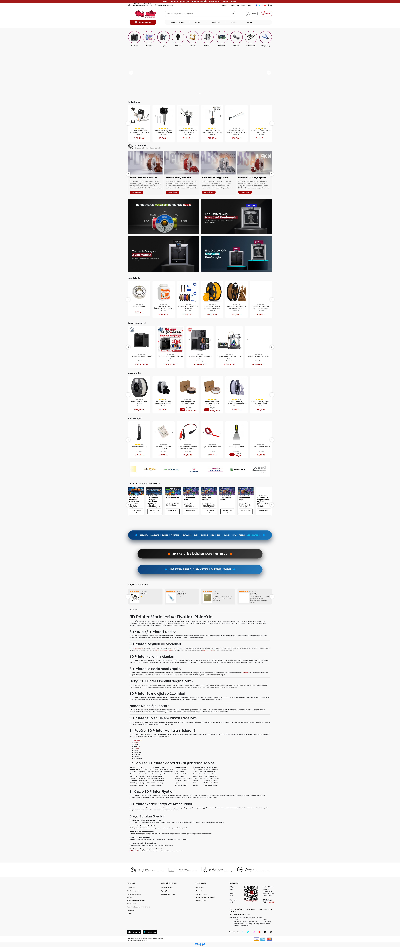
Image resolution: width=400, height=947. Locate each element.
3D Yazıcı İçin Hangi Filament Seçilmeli (226, 499)
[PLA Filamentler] (136, 491)
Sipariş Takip (235, 5)
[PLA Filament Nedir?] (154, 491)
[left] (128, 123)
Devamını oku (136, 510)
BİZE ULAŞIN (234, 883)
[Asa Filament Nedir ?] (209, 491)
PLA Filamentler (135, 498)
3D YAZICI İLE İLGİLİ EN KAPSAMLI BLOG (200, 553)
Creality (136, 742)
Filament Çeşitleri (201, 894)
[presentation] (128, 174)
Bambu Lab (137, 740)
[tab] (200, 526)
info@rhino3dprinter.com (241, 915)
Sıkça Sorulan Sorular (168, 894)
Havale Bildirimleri (167, 888)
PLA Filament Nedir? (153, 499)
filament (245, 673)
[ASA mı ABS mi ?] (264, 495)
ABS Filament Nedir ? (189, 499)
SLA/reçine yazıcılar (208, 650)
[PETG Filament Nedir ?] (173, 491)
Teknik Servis (131, 904)
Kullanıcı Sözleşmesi (134, 894)
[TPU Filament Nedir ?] (246, 491)
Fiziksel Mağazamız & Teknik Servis (138, 907)
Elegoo (136, 748)
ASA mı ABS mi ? (263, 506)
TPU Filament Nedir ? (244, 499)
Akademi (130, 913)
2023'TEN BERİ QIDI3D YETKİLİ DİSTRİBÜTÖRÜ (200, 569)
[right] (272, 123)
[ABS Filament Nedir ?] (191, 491)
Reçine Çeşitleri (201, 901)
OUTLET (249, 22)
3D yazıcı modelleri (136, 648)
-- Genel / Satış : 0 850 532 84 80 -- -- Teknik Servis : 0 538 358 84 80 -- (251, 910)
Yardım (243, 5)
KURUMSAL (131, 883)
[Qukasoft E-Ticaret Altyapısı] (200, 944)
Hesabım (253, 13)
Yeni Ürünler (200, 888)
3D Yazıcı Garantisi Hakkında (136, 901)
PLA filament (134, 851)
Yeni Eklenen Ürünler (177, 22)
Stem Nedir (131, 910)
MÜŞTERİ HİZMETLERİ (169, 883)
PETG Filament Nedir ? (172, 499)
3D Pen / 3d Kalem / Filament (205, 897)
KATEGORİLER (201, 883)
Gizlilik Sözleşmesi (133, 891)
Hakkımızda (131, 888)
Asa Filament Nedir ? (207, 499)
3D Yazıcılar (199, 891)
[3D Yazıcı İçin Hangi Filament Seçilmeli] (227, 491)
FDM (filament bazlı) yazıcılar (164, 650)
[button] (265, 13)
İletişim (250, 5)
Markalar (198, 22)
